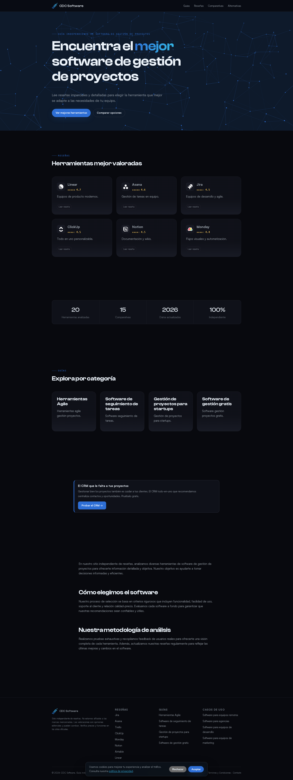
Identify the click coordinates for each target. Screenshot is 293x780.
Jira (117, 715)
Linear (118, 757)
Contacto (237, 772)
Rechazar (177, 769)
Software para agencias (216, 721)
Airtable (119, 751)
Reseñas (199, 5)
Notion (118, 745)
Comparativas (215, 5)
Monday (119, 739)
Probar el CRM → (92, 505)
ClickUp (119, 733)
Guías (186, 5)
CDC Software (71, 6)
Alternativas (234, 5)
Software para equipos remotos (220, 715)
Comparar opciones (109, 112)
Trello (118, 727)
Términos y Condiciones (219, 772)
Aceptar (196, 769)
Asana (118, 721)
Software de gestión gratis (174, 742)
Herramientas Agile (170, 715)
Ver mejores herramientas (71, 112)
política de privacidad (121, 771)
